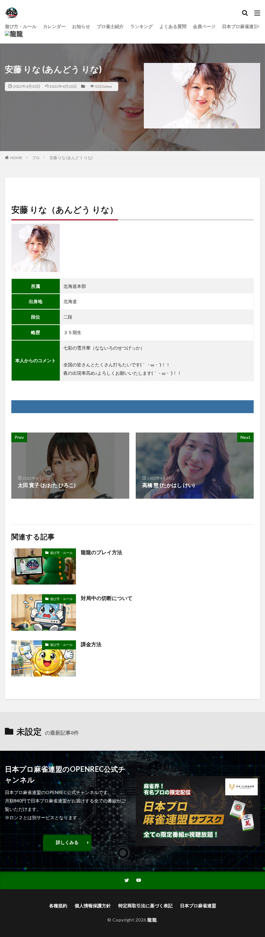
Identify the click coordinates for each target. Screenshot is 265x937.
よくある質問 (172, 26)
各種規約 (58, 905)
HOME (16, 157)
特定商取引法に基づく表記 (145, 905)
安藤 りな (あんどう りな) (71, 157)
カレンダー (54, 26)
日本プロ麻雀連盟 (198, 905)
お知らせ (81, 26)
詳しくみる (67, 842)
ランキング (141, 26)
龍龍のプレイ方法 (101, 552)
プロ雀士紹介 (110, 26)
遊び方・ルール (21, 26)
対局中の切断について (106, 598)
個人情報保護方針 (93, 905)
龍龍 (152, 919)
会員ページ (204, 26)
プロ (36, 157)
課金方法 (91, 644)
